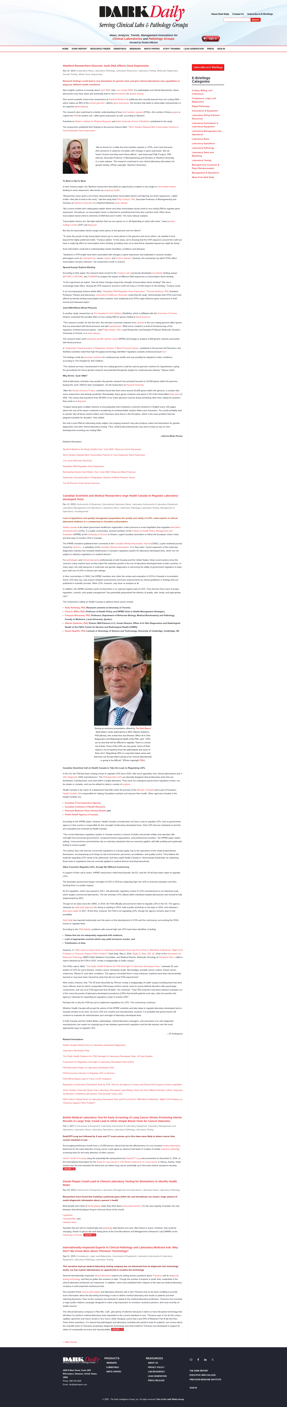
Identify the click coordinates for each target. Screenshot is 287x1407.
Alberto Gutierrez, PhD (76, 623)
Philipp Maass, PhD (111, 330)
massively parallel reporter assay (102, 339)
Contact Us (238, 14)
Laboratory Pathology (105, 70)
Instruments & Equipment (89, 504)
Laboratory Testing (147, 70)
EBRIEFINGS (120, 49)
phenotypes (81, 106)
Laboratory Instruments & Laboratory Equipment (155, 504)
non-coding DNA (124, 90)
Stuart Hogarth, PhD (75, 631)
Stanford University (83, 203)
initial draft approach (84, 907)
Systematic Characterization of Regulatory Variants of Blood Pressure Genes (102, 348)
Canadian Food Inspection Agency (82, 803)
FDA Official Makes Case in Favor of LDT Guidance (87, 1079)
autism (107, 258)
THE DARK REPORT (199, 1371)
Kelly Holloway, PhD (75, 607)
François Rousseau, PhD (77, 615)
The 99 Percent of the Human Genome (81, 483)
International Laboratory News (116, 504)
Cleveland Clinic (166, 957)
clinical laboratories (132, 1206)
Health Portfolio (70, 793)
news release (121, 203)
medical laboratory (171, 1145)
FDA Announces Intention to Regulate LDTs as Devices (89, 1073)
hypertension (115, 326)
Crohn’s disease (123, 258)
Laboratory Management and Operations (82, 508)
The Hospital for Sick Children (108, 313)
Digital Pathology (201, 106)
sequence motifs (112, 190)
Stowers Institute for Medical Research (93, 121)
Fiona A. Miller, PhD (75, 611)
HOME (65, 49)
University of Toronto (167, 313)
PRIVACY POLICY (156, 1367)
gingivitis (68, 1215)
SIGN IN (221, 49)
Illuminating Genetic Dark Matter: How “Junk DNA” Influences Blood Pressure (99, 472)
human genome (96, 103)
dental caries (70, 1222)
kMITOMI (77, 276)
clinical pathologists (91, 1292)
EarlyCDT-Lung (133, 1158)
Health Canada (70, 527)
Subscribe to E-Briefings (260, 14)
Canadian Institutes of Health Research (85, 807)
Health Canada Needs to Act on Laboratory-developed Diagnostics (94, 1045)
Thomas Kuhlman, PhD (157, 291)
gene (175, 112)
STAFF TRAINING (171, 49)
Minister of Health (145, 790)
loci (164, 351)
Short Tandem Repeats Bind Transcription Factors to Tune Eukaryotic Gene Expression (104, 455)
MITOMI (67, 276)
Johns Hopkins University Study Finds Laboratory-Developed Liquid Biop (97, 1090)
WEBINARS (135, 49)
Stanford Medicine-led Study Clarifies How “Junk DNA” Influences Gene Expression (102, 449)
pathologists (72, 560)
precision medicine (93, 357)
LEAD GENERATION (194, 49)
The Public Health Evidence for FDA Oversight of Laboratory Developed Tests (123, 966)
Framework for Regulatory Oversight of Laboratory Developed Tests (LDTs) (98, 1062)
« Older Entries (70, 1342)
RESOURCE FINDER (100, 49)
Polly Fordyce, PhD (126, 199)
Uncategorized (81, 511)
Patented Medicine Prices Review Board (85, 810)
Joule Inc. (77, 547)
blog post (92, 225)
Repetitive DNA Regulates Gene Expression (124, 291)
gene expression (121, 103)
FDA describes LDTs (112, 777)
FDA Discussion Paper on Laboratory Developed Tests (88, 1067)
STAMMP (92, 276)
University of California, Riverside (111, 295)
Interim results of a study (74, 1158)
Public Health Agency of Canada (81, 814)
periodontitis (70, 1218)
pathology (107, 1228)
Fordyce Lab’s (124, 273)
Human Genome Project (83, 390)
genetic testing (137, 93)
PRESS (210, 49)
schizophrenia (89, 258)
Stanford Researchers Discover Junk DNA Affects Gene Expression (106, 65)
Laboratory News (85, 70)
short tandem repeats (132, 112)
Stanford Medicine (117, 99)
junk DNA (105, 90)
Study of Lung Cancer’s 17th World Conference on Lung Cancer (127, 1162)
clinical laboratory (91, 560)
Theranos (157, 1275)
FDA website (85, 929)
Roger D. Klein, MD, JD (144, 953)
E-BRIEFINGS (112, 1367)
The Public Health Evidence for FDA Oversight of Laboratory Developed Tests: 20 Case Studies (108, 1056)
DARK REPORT (79, 49)
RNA (76, 115)
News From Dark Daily (203, 177)
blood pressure (143, 317)
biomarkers (120, 93)
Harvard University (135, 385)
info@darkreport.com (78, 1384)
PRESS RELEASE (156, 1380)
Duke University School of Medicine (132, 121)
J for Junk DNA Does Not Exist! (77, 460)
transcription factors (166, 186)
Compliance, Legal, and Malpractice (94, 1256)
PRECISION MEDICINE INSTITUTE (205, 1379)
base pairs (175, 394)
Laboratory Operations (102, 1129)
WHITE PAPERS (152, 49)
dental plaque (94, 1206)
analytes (126, 784)
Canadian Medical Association (115, 547)
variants (140, 322)
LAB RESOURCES (156, 1372)
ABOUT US (153, 1363)
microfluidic (157, 273)
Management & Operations (205, 173)
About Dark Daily (220, 14)
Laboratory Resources (126, 70)
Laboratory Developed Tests (76, 1050)
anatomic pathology (170, 1149)
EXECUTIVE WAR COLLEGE (203, 1375)
